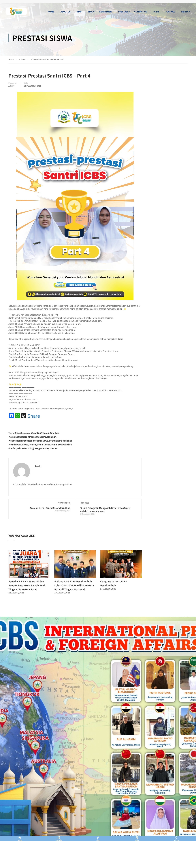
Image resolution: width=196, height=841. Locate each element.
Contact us (140, 11)
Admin (11, 86)
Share (33, 416)
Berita (184, 11)
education (22, 448)
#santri (40, 444)
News (23, 59)
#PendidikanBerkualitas (60, 441)
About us (65, 11)
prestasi (53, 448)
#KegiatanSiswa (40, 441)
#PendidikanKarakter (18, 444)
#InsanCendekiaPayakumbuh (42, 437)
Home (51, 11)
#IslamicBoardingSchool (20, 441)
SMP (79, 11)
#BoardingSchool (39, 433)
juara (35, 448)
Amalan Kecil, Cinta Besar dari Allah (50, 508)
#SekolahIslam (65, 444)
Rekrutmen (105, 11)
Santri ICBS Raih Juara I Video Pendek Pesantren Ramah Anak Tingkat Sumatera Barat (26, 585)
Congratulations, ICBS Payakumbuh (113, 583)
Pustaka (170, 11)
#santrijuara (51, 444)
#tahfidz (12, 448)
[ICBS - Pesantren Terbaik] (16, 13)
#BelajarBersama (21, 433)
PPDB (156, 11)
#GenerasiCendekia (17, 437)
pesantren (44, 448)
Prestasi (123, 11)
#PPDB (32, 444)
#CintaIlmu (53, 433)
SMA (90, 11)
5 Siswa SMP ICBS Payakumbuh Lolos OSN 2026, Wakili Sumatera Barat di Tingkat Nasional (74, 585)
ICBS (30, 448)
